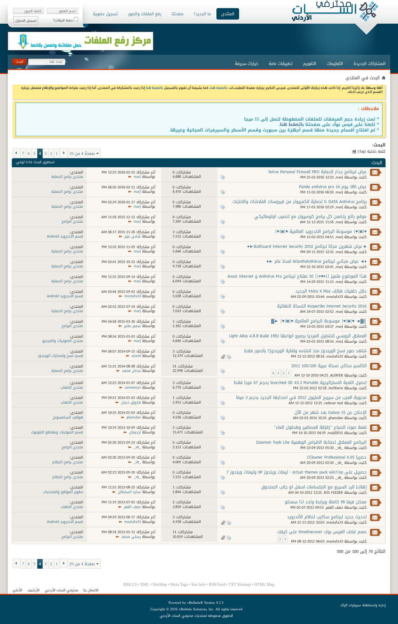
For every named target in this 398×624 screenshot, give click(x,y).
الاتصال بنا (90, 590)
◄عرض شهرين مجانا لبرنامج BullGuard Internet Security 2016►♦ (307, 246)
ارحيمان (135, 432)
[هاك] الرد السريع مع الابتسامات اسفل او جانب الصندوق (314, 487)
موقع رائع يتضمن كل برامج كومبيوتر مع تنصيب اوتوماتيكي (310, 216)
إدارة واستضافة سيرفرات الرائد (363, 605)
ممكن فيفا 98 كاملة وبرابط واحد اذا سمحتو (326, 502)
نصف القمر (334, 507)
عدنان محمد (131, 370)
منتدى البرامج (72, 221)
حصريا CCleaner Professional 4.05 (337, 457)
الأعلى (17, 590)
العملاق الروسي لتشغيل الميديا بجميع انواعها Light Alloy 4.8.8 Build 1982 (298, 336)
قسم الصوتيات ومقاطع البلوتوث (57, 432)
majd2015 (335, 432)
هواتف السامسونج (68, 417)
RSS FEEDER (333, 492)
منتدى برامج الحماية (67, 176)
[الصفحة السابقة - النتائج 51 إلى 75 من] (63, 153)
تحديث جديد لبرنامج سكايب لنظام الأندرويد (327, 517)
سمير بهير (132, 325)
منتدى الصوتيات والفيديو (62, 340)
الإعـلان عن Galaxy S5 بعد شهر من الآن (330, 412)
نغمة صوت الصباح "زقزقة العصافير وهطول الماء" (320, 427)
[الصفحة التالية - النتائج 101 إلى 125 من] (16, 153)
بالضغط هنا (219, 88)
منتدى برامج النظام (67, 462)
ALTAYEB (336, 375)
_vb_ (339, 447)
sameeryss (133, 387)
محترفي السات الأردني (61, 590)
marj (339, 177)
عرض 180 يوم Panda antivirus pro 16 (333, 187)
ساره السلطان (129, 491)
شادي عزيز (132, 236)
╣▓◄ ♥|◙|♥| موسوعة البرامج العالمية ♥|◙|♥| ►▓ (319, 321)
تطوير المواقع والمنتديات (63, 491)
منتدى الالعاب (72, 387)
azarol (136, 355)
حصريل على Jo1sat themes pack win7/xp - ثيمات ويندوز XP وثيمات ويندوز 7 (296, 472)
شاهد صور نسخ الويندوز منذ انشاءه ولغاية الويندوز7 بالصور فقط (305, 351)
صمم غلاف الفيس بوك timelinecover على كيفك (322, 532)
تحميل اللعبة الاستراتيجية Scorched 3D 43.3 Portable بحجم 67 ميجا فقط (300, 382)
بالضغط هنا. (291, 124)
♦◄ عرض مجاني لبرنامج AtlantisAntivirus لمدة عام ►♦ (316, 261)
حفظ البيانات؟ (63, 20)
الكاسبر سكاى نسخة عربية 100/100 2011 (329, 366)
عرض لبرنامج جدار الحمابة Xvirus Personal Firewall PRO (317, 172)
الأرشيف (33, 590)
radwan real (333, 403)
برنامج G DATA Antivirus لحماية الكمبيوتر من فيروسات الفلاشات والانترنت (300, 201)
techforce (336, 388)
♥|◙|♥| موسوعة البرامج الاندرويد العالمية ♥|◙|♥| (321, 231)
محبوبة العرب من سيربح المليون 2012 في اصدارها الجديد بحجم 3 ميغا (301, 397)
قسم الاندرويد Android (65, 236)
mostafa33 (334, 296)
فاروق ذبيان (131, 402)
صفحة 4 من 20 (82, 153)
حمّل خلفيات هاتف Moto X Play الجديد (331, 291)
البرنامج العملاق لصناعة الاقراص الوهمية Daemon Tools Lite (311, 442)
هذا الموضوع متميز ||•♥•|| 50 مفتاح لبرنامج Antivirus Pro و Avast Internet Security (297, 279)
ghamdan (336, 417)
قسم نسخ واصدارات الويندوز (60, 355)
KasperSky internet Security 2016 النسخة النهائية (322, 306)
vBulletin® (195, 602)
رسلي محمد (131, 536)
